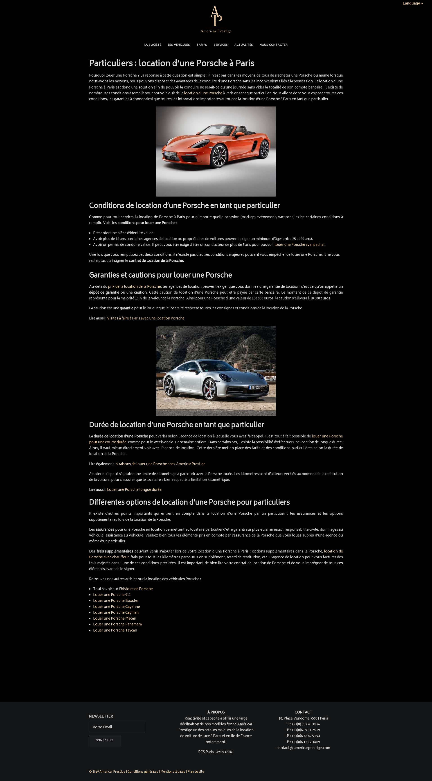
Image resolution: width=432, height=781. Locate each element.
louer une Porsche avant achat (299, 245)
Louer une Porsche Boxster (116, 601)
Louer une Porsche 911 (112, 595)
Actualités (243, 45)
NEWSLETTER (101, 717)
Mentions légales (172, 772)
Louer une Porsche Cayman (116, 613)
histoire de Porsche (137, 589)
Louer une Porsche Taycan (115, 631)
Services (221, 45)
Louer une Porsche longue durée (134, 490)
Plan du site (196, 772)
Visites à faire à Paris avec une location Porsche (145, 319)
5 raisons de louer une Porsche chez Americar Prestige (160, 464)
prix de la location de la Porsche (134, 287)
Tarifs (201, 45)
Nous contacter (274, 45)
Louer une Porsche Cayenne (116, 607)
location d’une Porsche (203, 94)
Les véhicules (179, 45)
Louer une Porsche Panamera (117, 625)
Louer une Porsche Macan (114, 619)
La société (153, 45)
